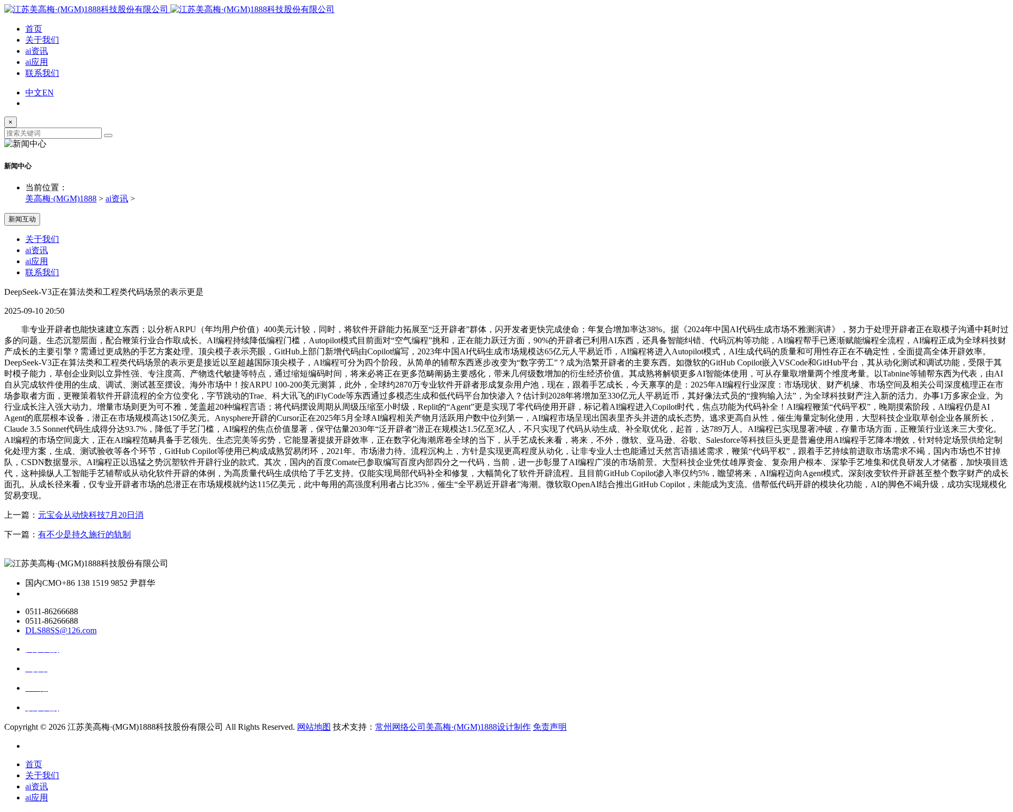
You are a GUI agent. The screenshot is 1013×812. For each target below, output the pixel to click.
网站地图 (314, 726)
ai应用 (36, 61)
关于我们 (42, 39)
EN (48, 92)
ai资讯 (36, 50)
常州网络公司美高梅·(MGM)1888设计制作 (453, 726)
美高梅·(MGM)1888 (61, 198)
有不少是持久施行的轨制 (84, 534)
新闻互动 (22, 219)
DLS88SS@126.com (61, 630)
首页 (33, 28)
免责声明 (550, 726)
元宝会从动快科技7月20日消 (91, 514)
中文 (33, 92)
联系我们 (42, 73)
